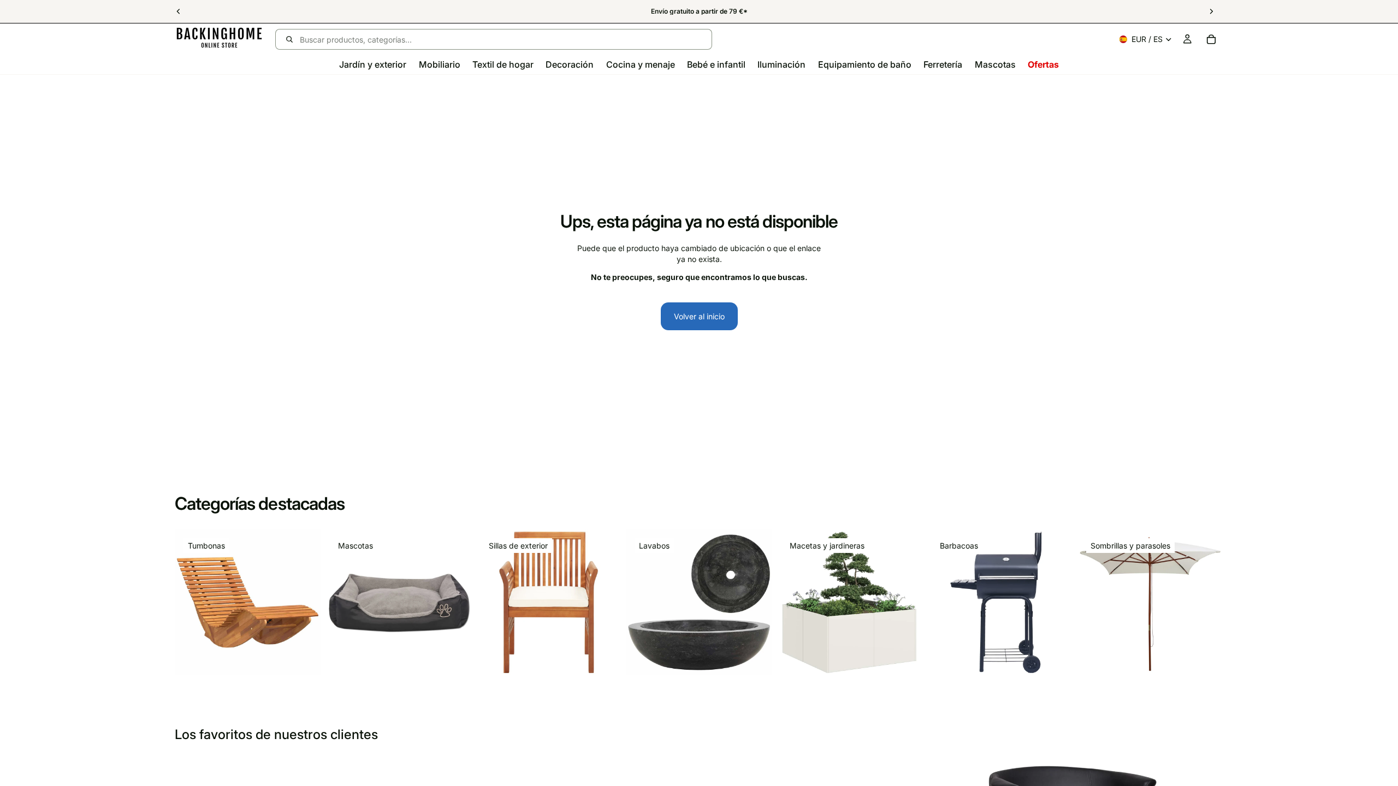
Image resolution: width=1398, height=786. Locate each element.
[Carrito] (1211, 39)
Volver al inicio (699, 316)
